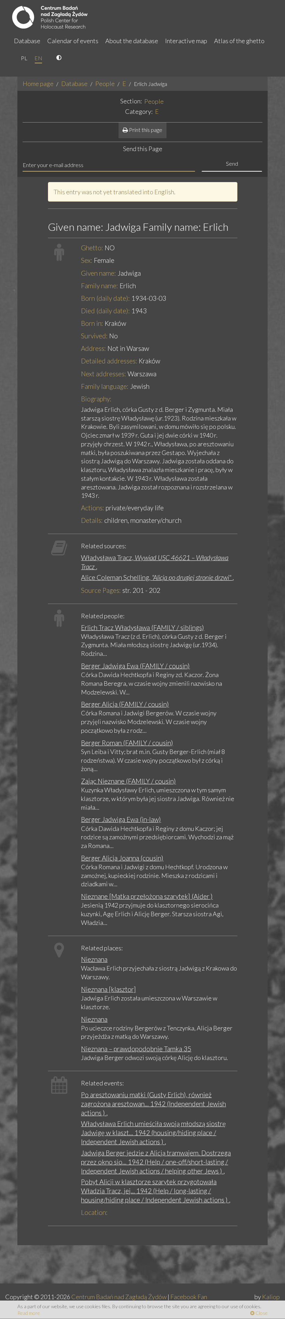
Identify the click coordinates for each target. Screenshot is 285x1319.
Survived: (94, 336)
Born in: (92, 323)
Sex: (86, 260)
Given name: (98, 273)
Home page (38, 83)
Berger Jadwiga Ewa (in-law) (121, 819)
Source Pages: (101, 590)
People (105, 83)
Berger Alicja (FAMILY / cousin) (125, 704)
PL (24, 58)
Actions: (92, 508)
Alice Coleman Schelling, (156, 577)
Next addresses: (103, 374)
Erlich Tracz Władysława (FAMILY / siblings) (142, 627)
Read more (28, 1313)
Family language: (105, 386)
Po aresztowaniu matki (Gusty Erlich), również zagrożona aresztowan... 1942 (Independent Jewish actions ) (153, 1104)
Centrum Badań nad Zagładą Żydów (118, 1297)
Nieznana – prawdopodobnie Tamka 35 (136, 1049)
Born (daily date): (105, 298)
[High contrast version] (60, 58)
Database (27, 41)
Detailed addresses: (109, 361)
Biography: (96, 399)
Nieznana (94, 959)
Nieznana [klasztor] (108, 989)
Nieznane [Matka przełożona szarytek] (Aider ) (147, 896)
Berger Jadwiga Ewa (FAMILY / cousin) (135, 666)
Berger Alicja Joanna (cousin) (122, 858)
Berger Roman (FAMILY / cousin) (127, 743)
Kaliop (271, 1297)
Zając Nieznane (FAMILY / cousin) (128, 781)
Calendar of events (72, 41)
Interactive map (186, 41)
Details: (92, 520)
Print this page (145, 129)
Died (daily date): (105, 311)
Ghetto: (92, 248)
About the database (131, 41)
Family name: (99, 286)
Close (261, 1313)
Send (232, 163)
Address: (93, 348)
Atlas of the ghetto (239, 41)
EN (38, 58)
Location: (94, 1212)
